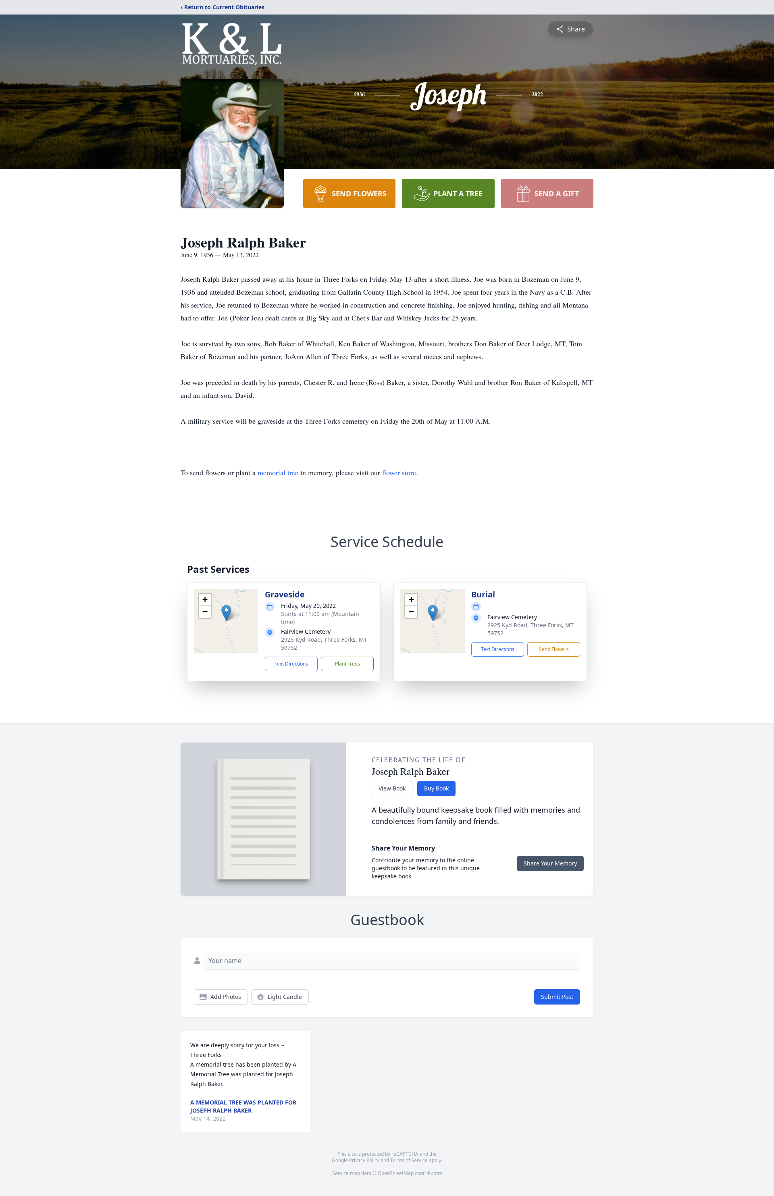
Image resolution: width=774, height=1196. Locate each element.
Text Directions (291, 663)
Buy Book (436, 788)
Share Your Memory (550, 863)
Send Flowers (554, 649)
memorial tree (278, 472)
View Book (392, 788)
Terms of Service (409, 1160)
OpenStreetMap (396, 1173)
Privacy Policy (364, 1160)
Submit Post (557, 996)
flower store (399, 472)
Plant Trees (347, 663)
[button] (226, 613)
